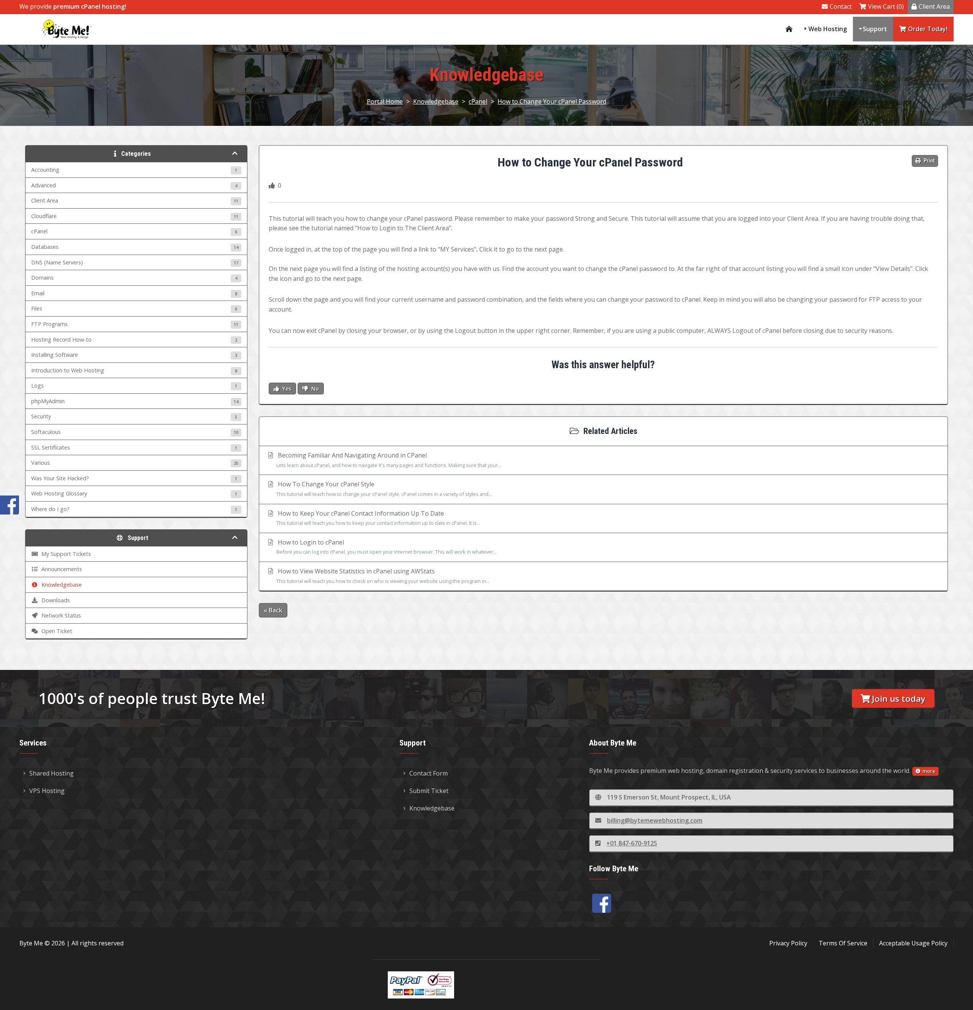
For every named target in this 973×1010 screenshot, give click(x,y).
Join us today (898, 698)
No (314, 388)
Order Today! (928, 29)
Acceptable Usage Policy (913, 943)
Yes (286, 388)
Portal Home (385, 101)
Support (875, 29)
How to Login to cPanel (386, 547)
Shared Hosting (51, 773)
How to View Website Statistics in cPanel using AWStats (383, 575)
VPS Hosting (47, 791)
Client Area (934, 6)
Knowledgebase (435, 101)
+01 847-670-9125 (631, 843)
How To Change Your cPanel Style (384, 488)
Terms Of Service (843, 943)
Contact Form (428, 773)
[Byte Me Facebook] (601, 903)
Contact (841, 6)
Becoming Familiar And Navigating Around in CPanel (388, 460)
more (928, 771)
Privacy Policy (788, 943)
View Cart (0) (886, 6)
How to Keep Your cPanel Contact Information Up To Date (378, 518)
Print (928, 161)
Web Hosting (827, 29)
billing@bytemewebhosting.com (654, 820)
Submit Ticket (428, 791)
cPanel (478, 101)
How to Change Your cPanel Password (552, 101)
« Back (273, 610)
